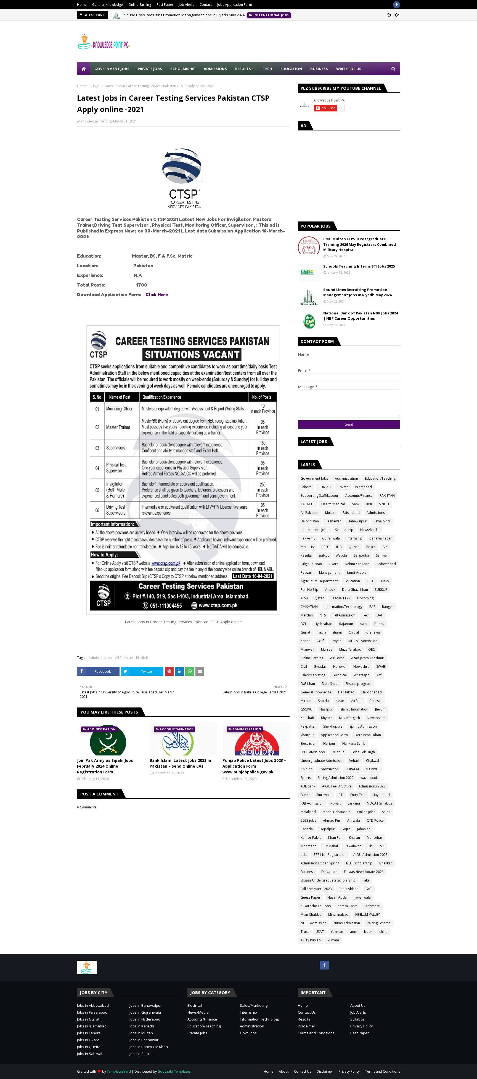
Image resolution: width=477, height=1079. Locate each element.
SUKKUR (381, 589)
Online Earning (139, 4)
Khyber (326, 717)
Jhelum (380, 709)
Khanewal (373, 632)
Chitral (354, 632)
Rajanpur (346, 623)
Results (306, 555)
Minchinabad (338, 914)
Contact (206, 4)
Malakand (308, 812)
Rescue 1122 (340, 598)
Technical (339, 675)
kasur (340, 700)
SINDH (384, 504)
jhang (337, 632)
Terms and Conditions (316, 1032)
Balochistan (310, 521)
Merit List (308, 546)
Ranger (387, 606)
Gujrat (305, 632)
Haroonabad (371, 692)
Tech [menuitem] (267, 68)
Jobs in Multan (141, 1032)
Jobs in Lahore (89, 1032)
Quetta (354, 546)
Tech (366, 615)
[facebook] (396, 4)
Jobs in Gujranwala (145, 1012)
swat (363, 623)
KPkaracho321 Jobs (316, 906)
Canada (307, 829)
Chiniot (306, 769)
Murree (326, 649)
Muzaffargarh (349, 717)
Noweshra (361, 666)
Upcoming (365, 598)
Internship (248, 1012)
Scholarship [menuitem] (182, 68)
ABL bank (308, 786)
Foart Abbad (349, 888)
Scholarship (344, 529)
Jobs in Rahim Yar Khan (148, 1046)
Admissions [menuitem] (215, 68)
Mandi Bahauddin (336, 812)
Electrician (308, 743)
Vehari (354, 760)
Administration (100, 657)
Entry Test (357, 794)
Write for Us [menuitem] (348, 68)
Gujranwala (331, 538)
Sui (382, 846)
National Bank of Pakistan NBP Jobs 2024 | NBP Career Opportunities (360, 316)
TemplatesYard (119, 1071)
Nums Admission (346, 923)
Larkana (354, 803)
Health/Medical (333, 504)
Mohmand (309, 846)
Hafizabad (346, 692)
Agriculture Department (319, 581)
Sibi (370, 846)
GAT (368, 888)
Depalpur (327, 829)
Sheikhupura (333, 726)
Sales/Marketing (313, 675)
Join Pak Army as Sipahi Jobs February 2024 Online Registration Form (105, 766)
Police (371, 546)
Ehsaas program (358, 683)
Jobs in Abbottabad (93, 1005)
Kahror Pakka (311, 837)
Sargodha (361, 555)
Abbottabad (386, 564)
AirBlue (356, 700)
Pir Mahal (331, 846)
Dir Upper (329, 871)
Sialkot (324, 555)
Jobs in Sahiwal (89, 1053)
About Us (357, 1005)
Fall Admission (344, 615)
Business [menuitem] (319, 68)
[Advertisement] (299, 41)
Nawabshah (376, 717)
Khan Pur (335, 837)
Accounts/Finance (359, 495)
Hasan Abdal (337, 897)
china (383, 931)
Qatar (319, 598)
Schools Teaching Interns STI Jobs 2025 (359, 266)
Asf (379, 675)
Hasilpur (326, 709)
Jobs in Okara (88, 1039)
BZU (304, 623)
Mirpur (306, 700)
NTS (323, 615)
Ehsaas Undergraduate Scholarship (328, 880)
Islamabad (363, 487)
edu (304, 854)
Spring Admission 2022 (336, 777)
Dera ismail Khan (368, 735)
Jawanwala (362, 897)
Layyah (336, 641)
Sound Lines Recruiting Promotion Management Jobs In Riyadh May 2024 (184, 14)
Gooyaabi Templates (174, 1071)
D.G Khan (308, 683)
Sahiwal (382, 555)
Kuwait (335, 803)
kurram (333, 940)
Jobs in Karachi (141, 1026)
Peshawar (333, 521)
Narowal (339, 666)
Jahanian (363, 829)
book (368, 931)
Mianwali (307, 649)
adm (353, 931)
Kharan (354, 837)
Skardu (323, 700)
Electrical (194, 1005)
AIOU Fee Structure (337, 786)
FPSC (370, 581)
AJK (385, 546)
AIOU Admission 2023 (370, 854)
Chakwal (372, 760)
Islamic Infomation (354, 709)
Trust (305, 931)
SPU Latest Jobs (313, 752)
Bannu (379, 623)
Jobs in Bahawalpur (145, 1005)
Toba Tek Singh (363, 752)
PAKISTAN (387, 495)
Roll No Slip (309, 589)
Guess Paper (310, 897)
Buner (305, 794)
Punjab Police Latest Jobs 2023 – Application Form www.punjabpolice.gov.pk (254, 766)
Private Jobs (197, 1032)
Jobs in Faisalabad (92, 1012)
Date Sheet (330, 683)
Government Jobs (314, 478)
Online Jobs (366, 812)
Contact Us (307, 1012)
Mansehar (374, 837)
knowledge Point (94, 121)
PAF (372, 606)
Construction (329, 769)
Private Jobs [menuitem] (150, 68)
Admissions (376, 512)
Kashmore (372, 906)
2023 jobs (308, 820)
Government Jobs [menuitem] (111, 68)
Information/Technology (343, 606)
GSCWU (306, 709)
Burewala (324, 794)
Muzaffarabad (350, 649)
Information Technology (260, 1019)
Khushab (307, 717)
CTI (340, 794)
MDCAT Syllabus (379, 803)
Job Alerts (186, 4)
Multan (330, 512)
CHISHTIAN (309, 606)
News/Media (370, 529)
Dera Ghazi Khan (355, 589)
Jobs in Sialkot (141, 1053)
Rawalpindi (382, 521)
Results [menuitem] (243, 68)
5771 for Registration (330, 854)
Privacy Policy (361, 1026)
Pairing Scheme (379, 923)
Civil (304, 666)
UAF (380, 615)
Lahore (306, 487)
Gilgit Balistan (311, 564)
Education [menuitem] (291, 68)
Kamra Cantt (347, 906)
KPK (369, 504)
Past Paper (165, 4)
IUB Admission (312, 803)
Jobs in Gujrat (88, 1019)
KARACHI (307, 504)
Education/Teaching (380, 478)
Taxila (321, 632)
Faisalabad (351, 512)
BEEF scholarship (359, 863)
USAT (320, 931)
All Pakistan (124, 657)
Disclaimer (306, 1026)
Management (329, 572)
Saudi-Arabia (356, 572)
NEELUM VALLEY (367, 914)
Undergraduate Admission (321, 760)
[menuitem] (83, 68)
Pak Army (308, 538)
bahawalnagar (380, 538)
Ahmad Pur (331, 820)
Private (343, 487)
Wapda (341, 555)
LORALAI (352, 769)
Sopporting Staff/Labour (319, 495)
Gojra (345, 829)
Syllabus (338, 752)
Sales (386, 812)
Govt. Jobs (248, 1032)
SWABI (381, 666)
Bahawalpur (357, 521)
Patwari (306, 572)
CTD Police (375, 820)
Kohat (305, 641)
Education (352, 581)
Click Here (157, 294)
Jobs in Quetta (88, 1046)
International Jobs (314, 529)
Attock (330, 589)
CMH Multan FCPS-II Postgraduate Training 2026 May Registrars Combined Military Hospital (359, 244)
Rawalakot (353, 846)
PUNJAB (95, 86)
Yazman (337, 931)
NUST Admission (314, 923)
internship (354, 538)
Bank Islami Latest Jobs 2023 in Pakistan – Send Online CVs (180, 763)
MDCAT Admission (362, 641)
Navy (385, 581)
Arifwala (353, 820)
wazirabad (369, 777)
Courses (375, 700)
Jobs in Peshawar (143, 1039)
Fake (366, 880)
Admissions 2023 (372, 786)
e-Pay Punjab (311, 940)
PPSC (325, 546)
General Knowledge (107, 4)
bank (355, 504)
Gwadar (320, 666)
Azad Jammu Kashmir (367, 658)
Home (82, 4)
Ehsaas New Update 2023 (364, 871)
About (283, 1071)
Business (307, 871)
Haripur (329, 743)
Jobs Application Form (234, 4)
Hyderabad (323, 623)
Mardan (307, 615)
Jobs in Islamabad (92, 1026)
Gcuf (320, 641)
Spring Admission (363, 726)
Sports (306, 777)
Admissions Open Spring (320, 863)
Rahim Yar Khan (357, 564)
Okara (333, 564)
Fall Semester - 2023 (316, 888)
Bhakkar (385, 863)
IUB (339, 546)
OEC (371, 649)
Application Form (334, 735)
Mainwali (372, 769)
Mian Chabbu (311, 914)
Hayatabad (381, 794)
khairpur (307, 735)
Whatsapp (362, 675)
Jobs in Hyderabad (144, 1019)
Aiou (304, 598)
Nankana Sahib (353, 743)
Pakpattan (308, 726)
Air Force (337, 658)
